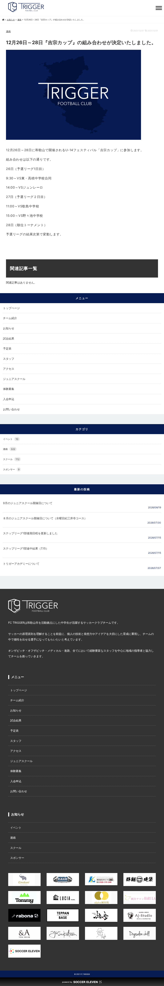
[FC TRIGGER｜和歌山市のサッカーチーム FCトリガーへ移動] (3, 19)
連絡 (8, 31)
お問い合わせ (11, 409)
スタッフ (8, 358)
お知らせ (8, 328)
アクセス (8, 368)
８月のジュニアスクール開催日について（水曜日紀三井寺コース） (45, 518)
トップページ (11, 308)
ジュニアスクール (14, 379)
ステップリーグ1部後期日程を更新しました (30, 533)
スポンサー (11, 469)
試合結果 (8, 338)
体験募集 (8, 389)
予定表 (7, 348)
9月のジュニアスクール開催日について (27, 503)
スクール (11, 459)
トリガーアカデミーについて (21, 563)
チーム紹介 (10, 318)
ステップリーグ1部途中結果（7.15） (26, 548)
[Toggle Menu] (159, 8)
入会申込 (8, 399)
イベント (10, 439)
